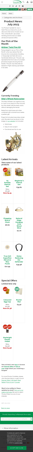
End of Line (10, 382)
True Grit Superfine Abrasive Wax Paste (7, 260)
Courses (17, 382)
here (16, 364)
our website (11, 121)
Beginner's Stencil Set (19, 182)
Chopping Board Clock (7, 220)
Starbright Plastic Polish (7, 339)
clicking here (18, 443)
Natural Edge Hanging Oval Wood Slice (19, 223)
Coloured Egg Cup (7, 301)
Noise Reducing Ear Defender (19, 259)
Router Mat (19, 301)
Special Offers (9, 366)
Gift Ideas (14, 380)
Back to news (5, 408)
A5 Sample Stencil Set (7, 183)
